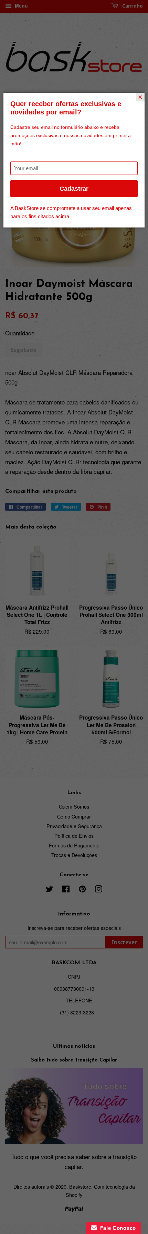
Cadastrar (74, 188)
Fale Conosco (116, 1228)
